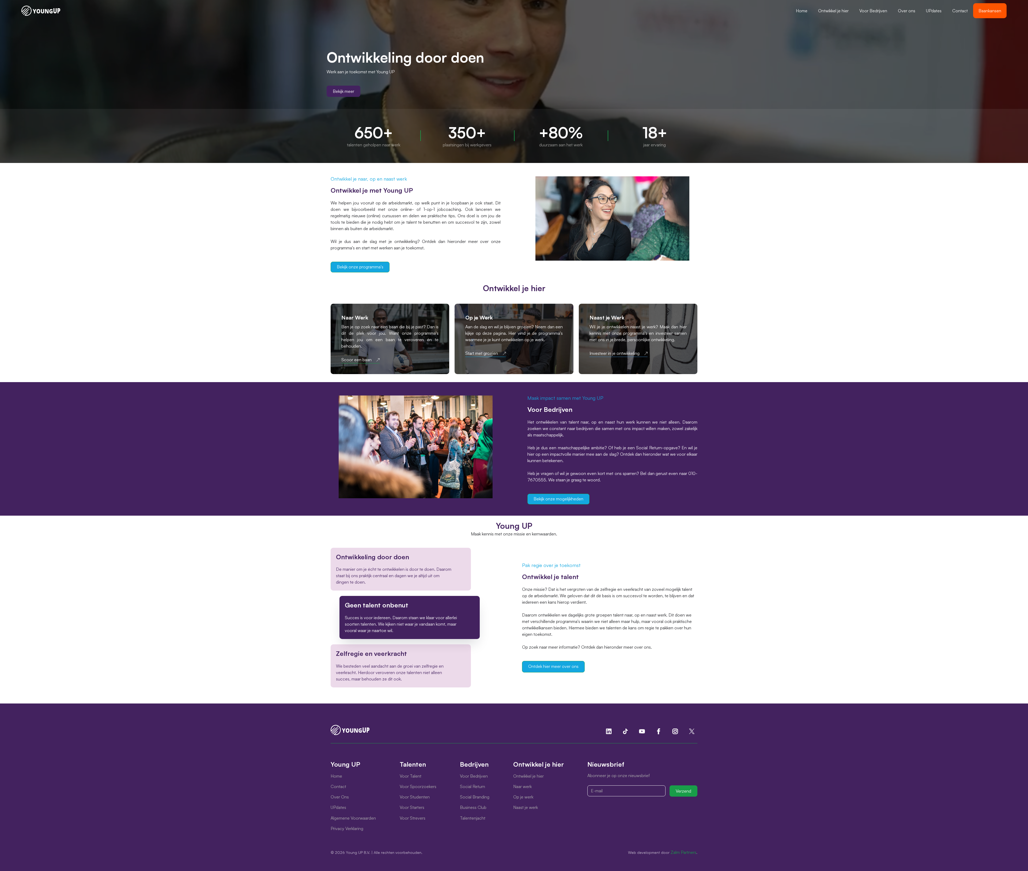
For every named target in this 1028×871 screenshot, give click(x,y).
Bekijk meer (343, 91)
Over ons (906, 10)
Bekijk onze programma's (360, 266)
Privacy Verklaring (347, 828)
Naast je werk (525, 807)
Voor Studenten (415, 797)
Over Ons (340, 797)
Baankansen (989, 10)
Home (801, 10)
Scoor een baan (356, 359)
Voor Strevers (412, 818)
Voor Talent (410, 776)
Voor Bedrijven (873, 10)
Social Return (472, 786)
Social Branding (474, 797)
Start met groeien (481, 353)
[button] (833, 10)
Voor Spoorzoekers (418, 786)
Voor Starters (412, 807)
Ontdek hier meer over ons (553, 666)
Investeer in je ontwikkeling (614, 353)
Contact (960, 10)
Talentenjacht (472, 818)
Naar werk (522, 786)
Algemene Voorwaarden (353, 818)
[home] (40, 11)
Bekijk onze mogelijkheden (558, 498)
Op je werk (523, 797)
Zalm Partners (683, 852)
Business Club (473, 807)
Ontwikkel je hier (833, 10)
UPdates (934, 10)
